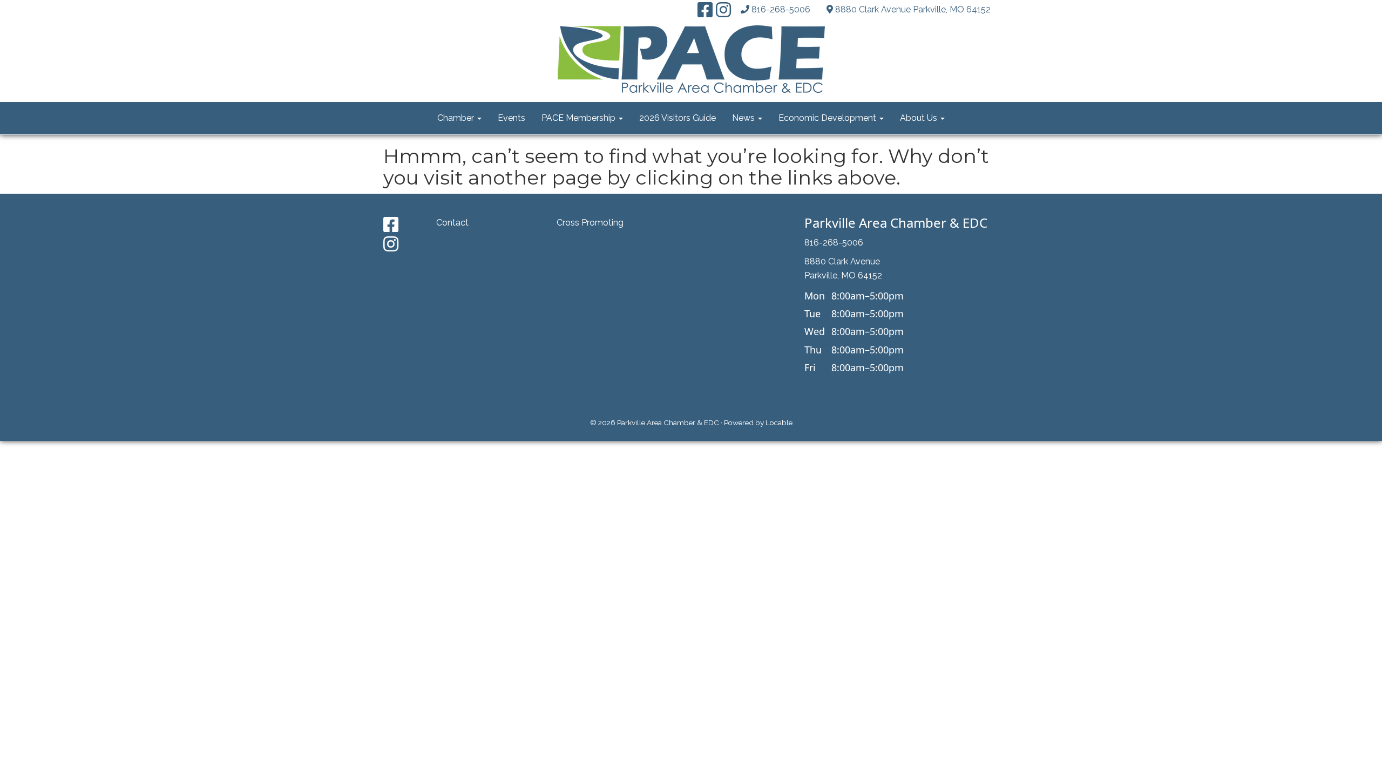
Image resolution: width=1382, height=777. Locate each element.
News (744, 118)
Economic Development (828, 118)
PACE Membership (579, 118)
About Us (919, 118)
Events (511, 118)
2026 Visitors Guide (677, 118)
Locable (778, 422)
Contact (452, 222)
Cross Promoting (590, 222)
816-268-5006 (780, 9)
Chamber (456, 118)
